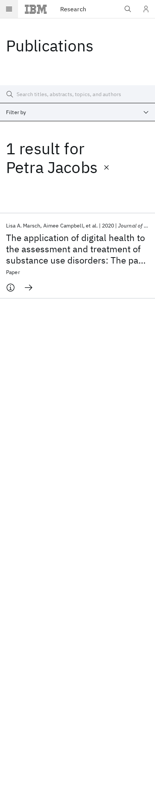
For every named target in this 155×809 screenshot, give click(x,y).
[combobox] (77, 112)
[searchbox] (77, 94)
